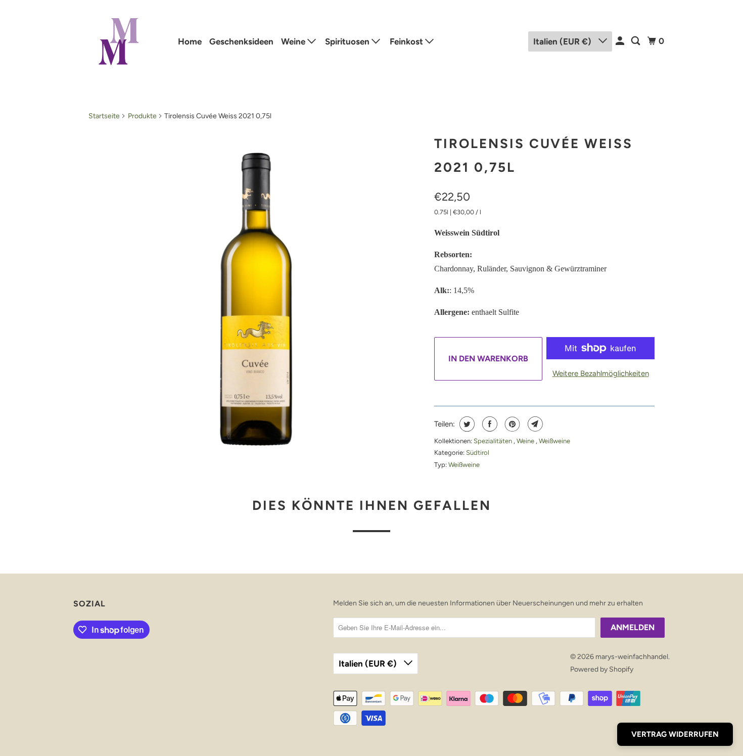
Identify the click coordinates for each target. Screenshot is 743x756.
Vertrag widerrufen (675, 734)
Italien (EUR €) (563, 41)
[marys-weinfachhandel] (118, 41)
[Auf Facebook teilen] (488, 424)
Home (190, 41)
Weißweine (554, 441)
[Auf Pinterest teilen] (511, 424)
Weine (294, 41)
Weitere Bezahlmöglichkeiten (600, 373)
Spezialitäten (494, 441)
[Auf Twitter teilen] (466, 424)
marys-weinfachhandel (631, 656)
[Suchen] (636, 41)
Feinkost (407, 41)
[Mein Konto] (621, 41)
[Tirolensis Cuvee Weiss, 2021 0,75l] (256, 296)
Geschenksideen (241, 41)
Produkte (142, 116)
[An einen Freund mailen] (534, 424)
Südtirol (477, 452)
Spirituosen (348, 41)
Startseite (104, 116)
